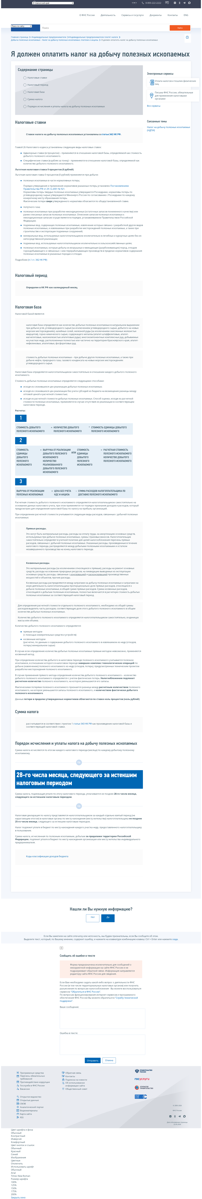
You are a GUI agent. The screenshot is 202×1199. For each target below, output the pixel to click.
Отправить (92, 1060)
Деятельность (108, 15)
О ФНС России (87, 15)
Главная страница (19, 37)
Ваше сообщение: (69, 1006)
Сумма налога (34, 99)
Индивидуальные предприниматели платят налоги (93, 37)
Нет (93, 917)
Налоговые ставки (37, 77)
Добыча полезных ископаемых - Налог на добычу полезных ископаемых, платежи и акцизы (54, 40)
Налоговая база (36, 91)
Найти (180, 28)
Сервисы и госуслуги (132, 15)
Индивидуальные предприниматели (48, 37)
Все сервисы (153, 105)
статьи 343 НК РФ (82, 723)
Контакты (173, 15)
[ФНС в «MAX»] (189, 3)
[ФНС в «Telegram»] (184, 3)
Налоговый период (37, 84)
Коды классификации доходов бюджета (47, 856)
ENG (186, 15)
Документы (156, 15)
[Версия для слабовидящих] (135, 2)
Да (108, 917)
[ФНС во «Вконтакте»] (175, 3)
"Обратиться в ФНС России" (85, 991)
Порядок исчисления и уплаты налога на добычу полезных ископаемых (66, 106)
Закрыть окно (18, 1197)
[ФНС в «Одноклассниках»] (180, 3)
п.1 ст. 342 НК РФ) (38, 259)
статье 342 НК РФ (111, 134)
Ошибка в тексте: (69, 1033)
